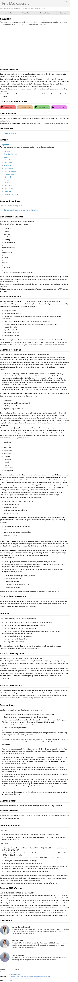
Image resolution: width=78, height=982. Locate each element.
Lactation (7, 183)
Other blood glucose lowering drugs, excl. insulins (21, 210)
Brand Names (8, 160)
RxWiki (11, 980)
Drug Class (8, 163)
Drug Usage (8, 185)
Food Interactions (10, 174)
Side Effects (8, 165)
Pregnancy (7, 180)
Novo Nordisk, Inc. (10, 133)
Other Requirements (11, 194)
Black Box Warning (10, 154)
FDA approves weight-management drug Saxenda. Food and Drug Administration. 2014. (30, 976)
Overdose (7, 191)
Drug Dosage (8, 188)
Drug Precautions (10, 171)
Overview (7, 151)
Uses (6, 157)
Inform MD (7, 177)
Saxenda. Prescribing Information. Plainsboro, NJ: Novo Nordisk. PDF (26, 978)
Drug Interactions (10, 168)
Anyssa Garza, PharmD (15, 974)
